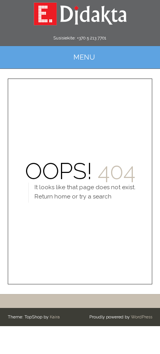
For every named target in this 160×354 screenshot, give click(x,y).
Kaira (55, 317)
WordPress (141, 317)
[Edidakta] (80, 13)
